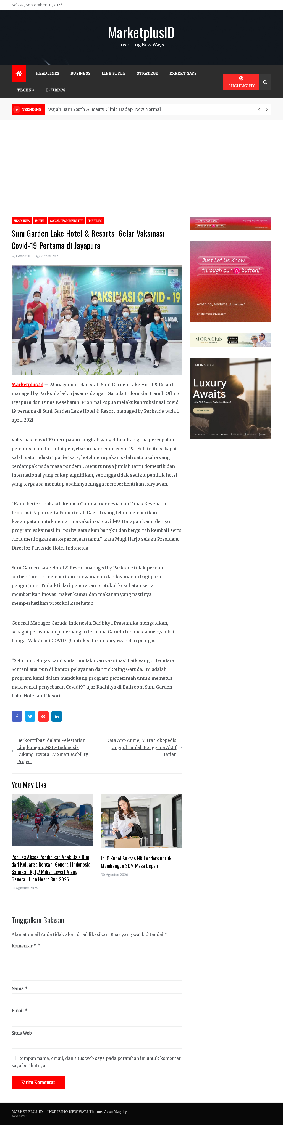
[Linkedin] (56, 716)
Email (20, 1010)
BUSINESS (80, 73)
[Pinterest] (43, 716)
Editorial (23, 256)
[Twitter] (30, 716)
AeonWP (19, 1116)
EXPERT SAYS (183, 73)
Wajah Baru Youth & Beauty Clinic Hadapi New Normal (104, 109)
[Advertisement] (141, 175)
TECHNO (26, 90)
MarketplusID (141, 32)
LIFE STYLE (114, 73)
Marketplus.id (27, 384)
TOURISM (55, 90)
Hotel (39, 221)
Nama (20, 988)
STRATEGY (147, 73)
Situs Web (22, 1033)
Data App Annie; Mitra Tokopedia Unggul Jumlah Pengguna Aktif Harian (141, 747)
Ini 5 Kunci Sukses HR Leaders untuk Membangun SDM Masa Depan (136, 862)
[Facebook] (17, 716)
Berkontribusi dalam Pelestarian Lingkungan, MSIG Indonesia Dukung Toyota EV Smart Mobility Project (52, 751)
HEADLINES (47, 73)
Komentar (24, 945)
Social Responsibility (66, 221)
